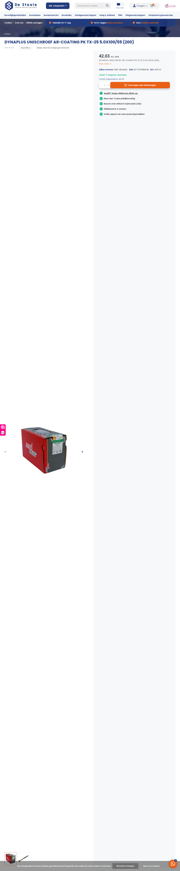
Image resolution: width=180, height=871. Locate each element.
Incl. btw (120, 8)
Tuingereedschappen (135, 15)
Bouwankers (34, 15)
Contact (8, 23)
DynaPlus (25, 48)
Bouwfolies (67, 15)
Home (7, 34)
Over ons (19, 23)
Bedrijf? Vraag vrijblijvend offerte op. (121, 93)
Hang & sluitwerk (107, 15)
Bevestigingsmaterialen (15, 15)
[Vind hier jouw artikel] (107, 6)
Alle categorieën (56, 5)
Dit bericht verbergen (125, 866)
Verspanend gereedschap (160, 15)
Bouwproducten (51, 15)
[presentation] (5, 451)
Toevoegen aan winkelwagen (142, 85)
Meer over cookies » (151, 866)
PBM (120, 15)
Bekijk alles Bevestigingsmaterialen (53, 48)
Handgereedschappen (85, 15)
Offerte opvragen (34, 23)
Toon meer (104, 64)
